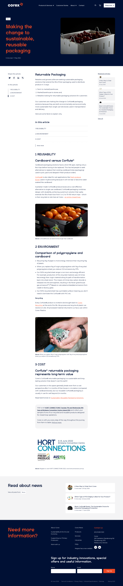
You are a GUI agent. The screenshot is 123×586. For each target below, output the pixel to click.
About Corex (55, 527)
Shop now (108, 5)
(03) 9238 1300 (99, 532)
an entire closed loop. (73, 197)
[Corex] (15, 5)
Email (79, 567)
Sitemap (101, 581)
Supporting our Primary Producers (59, 539)
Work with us (55, 544)
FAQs (76, 544)
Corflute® (39, 177)
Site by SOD (111, 581)
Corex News (79, 527)
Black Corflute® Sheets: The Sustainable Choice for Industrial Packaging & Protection (92, 507)
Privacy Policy (78, 581)
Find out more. (57, 422)
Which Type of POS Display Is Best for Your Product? (92, 497)
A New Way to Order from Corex (85, 486)
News (8, 19)
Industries (78, 540)
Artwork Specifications (90, 581)
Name (53, 567)
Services (77, 536)
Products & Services (45, 5)
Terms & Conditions (67, 581)
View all (100, 118)
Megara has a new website (83, 548)
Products (78, 532)
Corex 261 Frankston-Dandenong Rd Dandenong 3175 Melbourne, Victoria (104, 539)
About (73, 5)
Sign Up (109, 571)
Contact (81, 5)
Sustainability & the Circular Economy (60, 533)
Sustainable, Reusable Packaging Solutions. (67, 398)
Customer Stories (62, 5)
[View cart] (100, 5)
